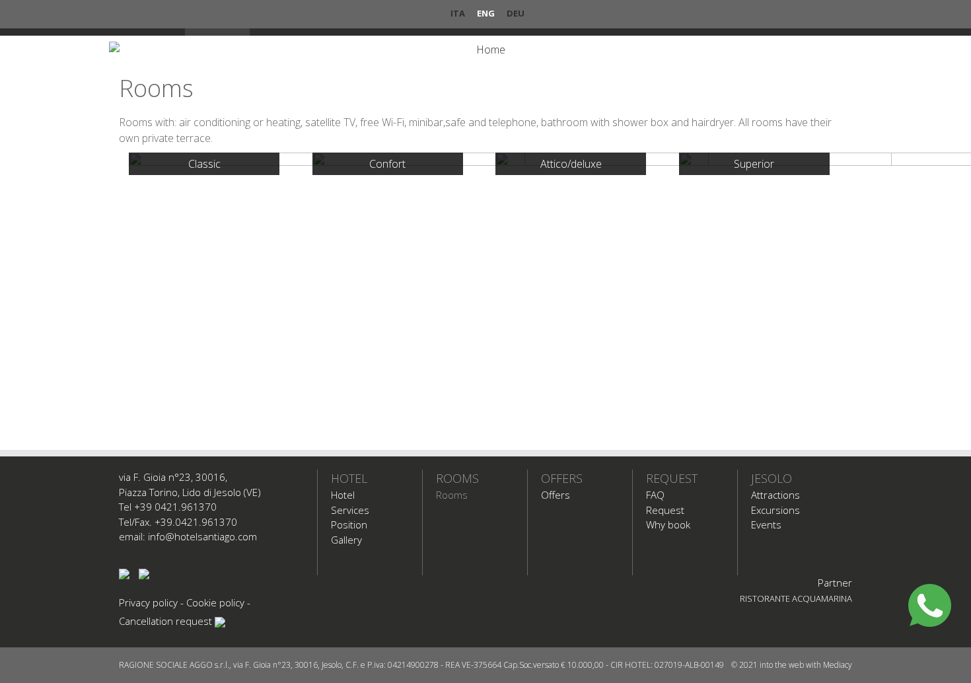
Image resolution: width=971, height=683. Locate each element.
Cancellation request (165, 621)
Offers (562, 478)
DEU (515, 13)
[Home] (485, 49)
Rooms (457, 478)
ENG (486, 13)
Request (672, 478)
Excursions (775, 510)
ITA (457, 13)
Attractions (775, 494)
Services (350, 510)
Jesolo (771, 478)
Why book (668, 524)
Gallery (346, 539)
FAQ (655, 494)
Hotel (349, 478)
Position (349, 524)
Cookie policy (215, 602)
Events (766, 524)
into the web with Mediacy (806, 664)
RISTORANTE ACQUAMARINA (796, 598)
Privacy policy (148, 602)
